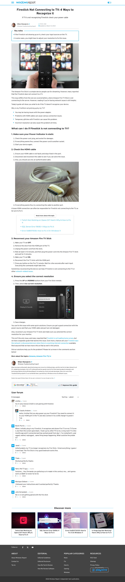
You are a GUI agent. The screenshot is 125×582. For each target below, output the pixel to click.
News (66, 558)
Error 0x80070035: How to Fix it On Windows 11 (41, 231)
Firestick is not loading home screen (60, 338)
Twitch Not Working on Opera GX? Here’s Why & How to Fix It (23, 533)
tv (50, 356)
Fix (65, 561)
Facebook (23, 547)
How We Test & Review (45, 565)
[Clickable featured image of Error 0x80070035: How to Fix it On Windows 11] (75, 520)
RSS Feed (93, 558)
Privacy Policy (94, 565)
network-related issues (24, 271)
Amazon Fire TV (42, 356)
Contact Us (15, 561)
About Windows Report (19, 558)
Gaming (66, 569)
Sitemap (93, 561)
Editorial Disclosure (44, 561)
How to (66, 565)
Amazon (32, 356)
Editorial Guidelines (44, 558)
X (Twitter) (27, 547)
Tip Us (13, 565)
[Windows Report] (25, 2)
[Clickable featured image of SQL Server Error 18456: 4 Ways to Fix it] (49, 520)
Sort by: (65, 397)
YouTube (32, 547)
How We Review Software (46, 569)
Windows (67, 572)
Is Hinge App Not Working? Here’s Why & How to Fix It (101, 532)
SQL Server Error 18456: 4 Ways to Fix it (38, 227)
